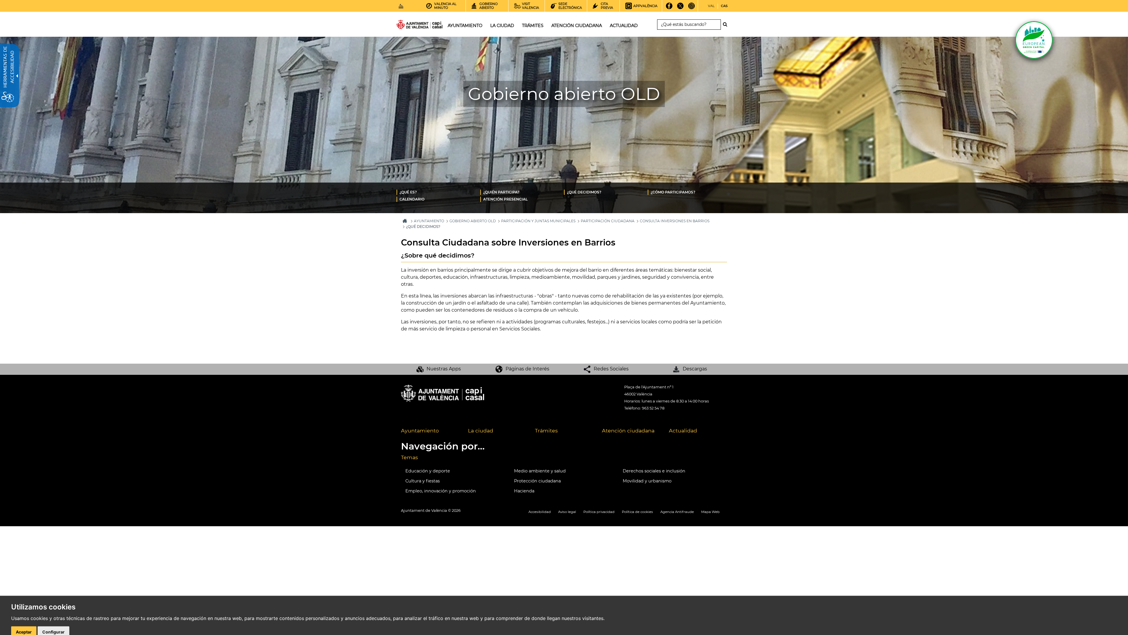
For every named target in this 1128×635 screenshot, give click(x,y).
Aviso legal (567, 512)
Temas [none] (409, 457)
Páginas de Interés (527, 369)
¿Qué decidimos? (584, 192)
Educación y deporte (427, 471)
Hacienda (524, 491)
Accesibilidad (539, 512)
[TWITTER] (680, 8)
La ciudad (480, 430)
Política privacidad (599, 512)
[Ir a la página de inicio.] (409, 26)
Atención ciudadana (628, 430)
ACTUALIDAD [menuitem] (624, 25)
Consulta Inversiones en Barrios (674, 221)
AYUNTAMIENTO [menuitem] (465, 25)
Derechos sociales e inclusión (654, 471)
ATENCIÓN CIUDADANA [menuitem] (576, 25)
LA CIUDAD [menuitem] (502, 25)
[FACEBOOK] (669, 8)
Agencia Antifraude (677, 512)
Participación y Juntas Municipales (538, 221)
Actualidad (683, 430)
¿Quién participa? (501, 192)
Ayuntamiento (420, 430)
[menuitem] (438, 191)
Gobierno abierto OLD (472, 221)
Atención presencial (505, 199)
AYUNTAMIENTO (429, 221)
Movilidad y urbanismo (647, 481)
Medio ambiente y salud (540, 471)
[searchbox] (689, 24)
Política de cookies (637, 512)
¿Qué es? (408, 192)
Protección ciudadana (537, 481)
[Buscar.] (726, 24)
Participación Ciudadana (607, 221)
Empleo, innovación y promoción (440, 491)
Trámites (546, 430)
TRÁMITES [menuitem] (532, 25)
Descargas (695, 369)
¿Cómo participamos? (673, 192)
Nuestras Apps (444, 369)
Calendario (412, 199)
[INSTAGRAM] (692, 8)
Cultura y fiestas (422, 481)
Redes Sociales (611, 369)
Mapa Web (710, 512)
